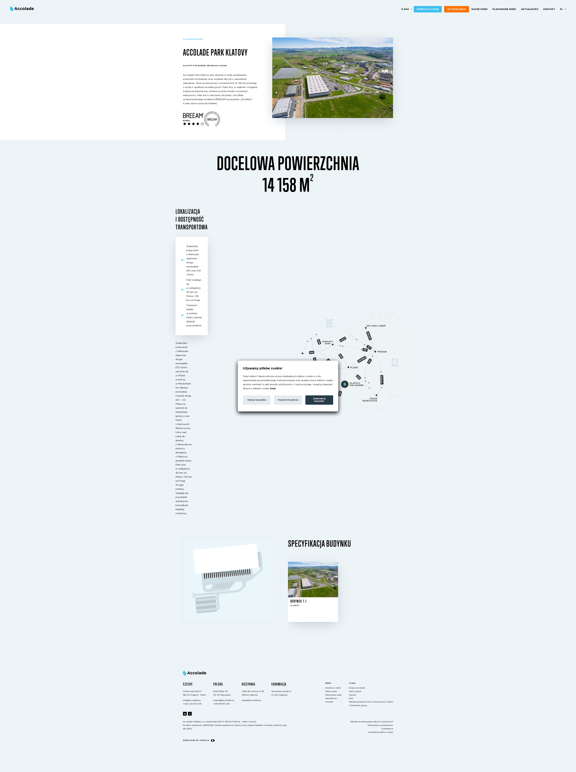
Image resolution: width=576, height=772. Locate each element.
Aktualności (529, 9)
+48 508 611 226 (221, 704)
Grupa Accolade (357, 688)
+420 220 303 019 (192, 704)
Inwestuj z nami (428, 9)
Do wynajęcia (456, 9)
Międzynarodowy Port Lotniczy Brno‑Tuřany (371, 702)
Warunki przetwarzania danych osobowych (371, 722)
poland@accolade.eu (223, 700)
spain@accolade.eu (251, 700)
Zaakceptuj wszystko (319, 400)
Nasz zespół (355, 691)
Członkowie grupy (358, 705)
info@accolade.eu (192, 700)
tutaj (272, 388)
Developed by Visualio (196, 740)
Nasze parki (479, 9)
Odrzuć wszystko (256, 400)
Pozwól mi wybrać (288, 400)
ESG (351, 698)
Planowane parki (504, 9)
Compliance (387, 729)
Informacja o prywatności (380, 725)
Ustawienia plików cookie (380, 732)
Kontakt (549, 9)
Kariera (352, 695)
